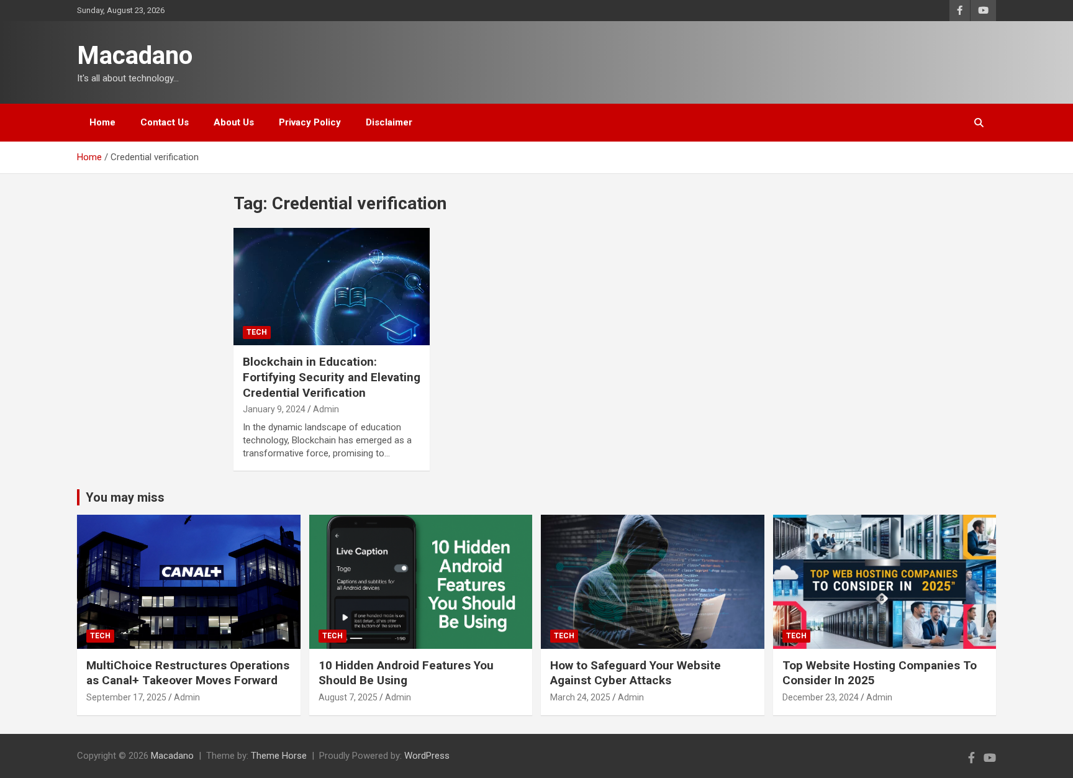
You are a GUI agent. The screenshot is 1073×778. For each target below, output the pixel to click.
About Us (234, 122)
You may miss (125, 497)
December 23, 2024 (820, 697)
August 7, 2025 (348, 697)
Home (102, 122)
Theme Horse (279, 755)
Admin (326, 409)
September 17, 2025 (126, 697)
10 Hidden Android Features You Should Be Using (406, 673)
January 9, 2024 (274, 409)
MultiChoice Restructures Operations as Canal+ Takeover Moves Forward (187, 673)
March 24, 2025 (580, 697)
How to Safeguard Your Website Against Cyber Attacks (635, 673)
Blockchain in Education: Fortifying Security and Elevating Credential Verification (331, 377)
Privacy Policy (310, 122)
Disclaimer (389, 122)
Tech (257, 332)
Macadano (134, 55)
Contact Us (164, 122)
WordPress (427, 755)
